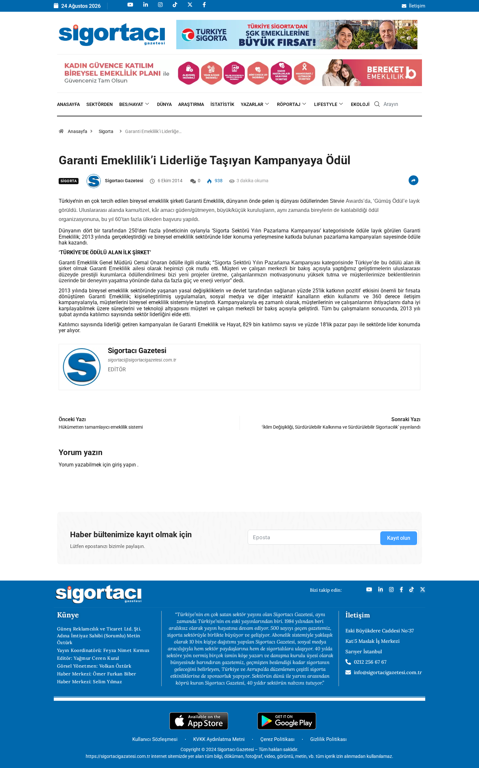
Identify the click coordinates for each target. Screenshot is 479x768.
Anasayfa (68, 104)
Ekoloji (360, 104)
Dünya (164, 104)
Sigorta (106, 131)
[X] (189, 8)
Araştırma (191, 104)
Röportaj (288, 104)
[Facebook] (203, 8)
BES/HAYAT (131, 104)
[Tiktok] (174, 8)
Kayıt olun (398, 538)
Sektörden (99, 104)
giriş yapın (124, 465)
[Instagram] (160, 8)
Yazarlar (252, 104)
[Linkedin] (145, 8)
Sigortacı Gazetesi (124, 180)
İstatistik (222, 104)
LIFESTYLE (325, 104)
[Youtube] (130, 8)
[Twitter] (422, 590)
